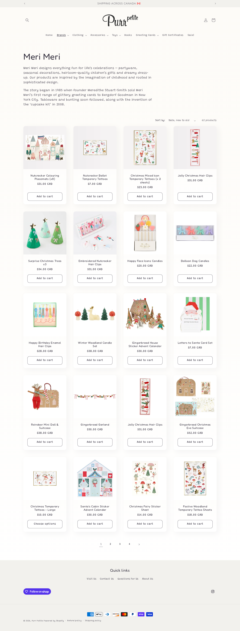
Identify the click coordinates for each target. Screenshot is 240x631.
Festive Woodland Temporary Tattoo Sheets (195, 508)
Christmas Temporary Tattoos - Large (45, 508)
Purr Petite (37, 621)
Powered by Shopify (54, 621)
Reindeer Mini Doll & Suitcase (45, 426)
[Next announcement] (215, 3)
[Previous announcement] (24, 3)
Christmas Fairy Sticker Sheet (145, 508)
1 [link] (101, 544)
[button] (27, 20)
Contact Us (107, 579)
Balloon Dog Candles (195, 261)
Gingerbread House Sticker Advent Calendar (145, 344)
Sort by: (160, 120)
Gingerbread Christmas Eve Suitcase (195, 426)
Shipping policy (93, 621)
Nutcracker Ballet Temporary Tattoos (95, 177)
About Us (147, 579)
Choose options (45, 524)
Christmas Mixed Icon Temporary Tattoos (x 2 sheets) (145, 179)
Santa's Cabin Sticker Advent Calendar (94, 508)
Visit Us (91, 579)
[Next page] (139, 544)
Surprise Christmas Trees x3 (44, 262)
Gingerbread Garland (95, 424)
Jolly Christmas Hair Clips (195, 175)
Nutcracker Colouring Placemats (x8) (45, 177)
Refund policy (74, 621)
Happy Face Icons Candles (145, 261)
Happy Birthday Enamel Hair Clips (45, 344)
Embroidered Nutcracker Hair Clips (95, 262)
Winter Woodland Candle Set (95, 344)
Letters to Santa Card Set (195, 342)
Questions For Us (128, 579)
